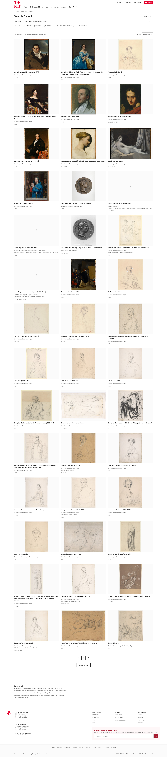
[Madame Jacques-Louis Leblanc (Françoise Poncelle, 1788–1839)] (36, 99)
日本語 (94, 747)
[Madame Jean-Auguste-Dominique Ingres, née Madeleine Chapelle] (130, 318)
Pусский (113, 747)
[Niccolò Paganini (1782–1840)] (83, 448)
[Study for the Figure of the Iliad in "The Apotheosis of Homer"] (130, 579)
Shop (70, 7)
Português (67, 747)
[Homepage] (17, 4)
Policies (94, 720)
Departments (95, 714)
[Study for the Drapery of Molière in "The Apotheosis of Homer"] (130, 405)
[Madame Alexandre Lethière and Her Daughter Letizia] (36, 492)
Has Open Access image (64, 26)
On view (38, 26)
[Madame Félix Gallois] (130, 54)
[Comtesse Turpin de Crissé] (36, 625)
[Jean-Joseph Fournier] (36, 363)
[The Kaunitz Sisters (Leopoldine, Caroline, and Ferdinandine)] (130, 230)
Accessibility (95, 717)
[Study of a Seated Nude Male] (83, 536)
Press (93, 722)
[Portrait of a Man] (130, 363)
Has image (48, 26)
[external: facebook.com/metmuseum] (15, 733)
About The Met (96, 712)
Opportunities (142, 712)
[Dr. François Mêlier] (130, 274)
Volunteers (141, 717)
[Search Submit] (150, 21)
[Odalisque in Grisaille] (130, 143)
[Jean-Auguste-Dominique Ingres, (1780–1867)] (36, 274)
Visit (25, 7)
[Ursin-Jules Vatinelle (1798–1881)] (130, 492)
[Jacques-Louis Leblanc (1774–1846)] (36, 143)
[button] (73, 26)
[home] (14, 11)
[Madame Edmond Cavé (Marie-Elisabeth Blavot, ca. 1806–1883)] (83, 143)
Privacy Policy (32, 754)
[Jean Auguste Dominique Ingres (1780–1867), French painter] (83, 230)
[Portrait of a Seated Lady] (83, 363)
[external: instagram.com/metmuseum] (22, 733)
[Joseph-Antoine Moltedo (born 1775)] (36, 54)
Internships (141, 722)
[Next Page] (94, 658)
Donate (128, 2)
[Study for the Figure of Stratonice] (130, 536)
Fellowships (141, 720)
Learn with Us (54, 7)
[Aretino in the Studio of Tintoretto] (83, 274)
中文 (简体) (106, 747)
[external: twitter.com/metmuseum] (18, 733)
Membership (138, 2)
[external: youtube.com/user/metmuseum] (28, 733)
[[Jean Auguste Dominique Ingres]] (130, 186)
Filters (17, 26)
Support (117, 712)
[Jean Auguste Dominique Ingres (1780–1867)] (83, 186)
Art (47, 7)
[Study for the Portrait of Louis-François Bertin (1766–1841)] (36, 405)
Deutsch (87, 747)
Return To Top (83, 665)
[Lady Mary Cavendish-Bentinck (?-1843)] (130, 448)
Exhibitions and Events (36, 7)
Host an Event (119, 717)
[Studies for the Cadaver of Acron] (83, 405)
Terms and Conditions (20, 754)
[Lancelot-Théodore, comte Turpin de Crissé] (83, 579)
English (53, 747)
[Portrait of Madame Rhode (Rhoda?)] (36, 318)
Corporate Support (120, 720)
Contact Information (42, 754)
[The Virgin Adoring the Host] (36, 186)
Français (74, 747)
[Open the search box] (76, 7)
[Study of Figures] (130, 625)
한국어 (99, 747)
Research (64, 7)
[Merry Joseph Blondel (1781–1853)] (83, 492)
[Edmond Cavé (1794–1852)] (83, 99)
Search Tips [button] (147, 16)
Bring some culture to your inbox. (105, 730)
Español (59, 747)
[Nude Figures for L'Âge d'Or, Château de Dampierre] (83, 625)
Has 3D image (82, 26)
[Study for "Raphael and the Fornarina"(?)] (83, 318)
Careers (140, 714)
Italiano (81, 747)
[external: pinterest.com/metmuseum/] (20, 733)
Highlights (28, 26)
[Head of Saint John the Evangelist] (130, 99)
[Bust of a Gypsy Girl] (36, 536)
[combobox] (85, 21)
